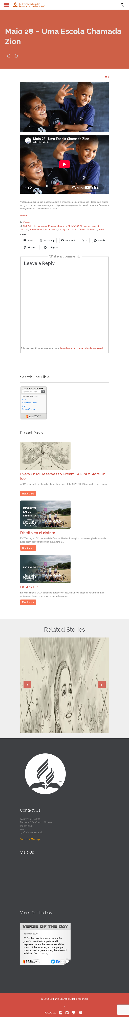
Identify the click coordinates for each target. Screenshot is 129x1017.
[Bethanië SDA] (66, 5)
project (95, 226)
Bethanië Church (59, 999)
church (60, 226)
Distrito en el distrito (37, 533)
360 (25, 226)
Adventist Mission (47, 226)
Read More (28, 493)
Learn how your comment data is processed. (81, 348)
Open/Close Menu (6, 5)
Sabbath (24, 229)
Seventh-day (36, 229)
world (101, 229)
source (23, 215)
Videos (26, 222)
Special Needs (50, 229)
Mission (87, 226)
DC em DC (29, 587)
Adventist (32, 226)
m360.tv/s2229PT (73, 226)
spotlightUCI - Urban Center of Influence (77, 229)
